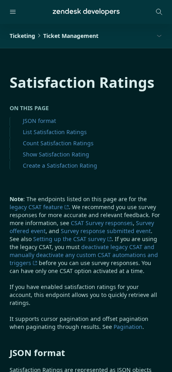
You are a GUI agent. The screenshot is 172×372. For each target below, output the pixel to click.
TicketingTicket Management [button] (54, 36)
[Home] (86, 12)
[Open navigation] (13, 12)
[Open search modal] (159, 12)
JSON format (39, 121)
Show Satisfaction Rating (56, 154)
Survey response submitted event (106, 231)
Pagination (128, 326)
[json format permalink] (6, 352)
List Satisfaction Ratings (55, 132)
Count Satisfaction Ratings (58, 143)
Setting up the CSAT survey (69, 239)
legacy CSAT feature (36, 207)
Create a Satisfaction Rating (60, 165)
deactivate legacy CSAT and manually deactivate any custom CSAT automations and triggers (84, 255)
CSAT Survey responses (102, 223)
